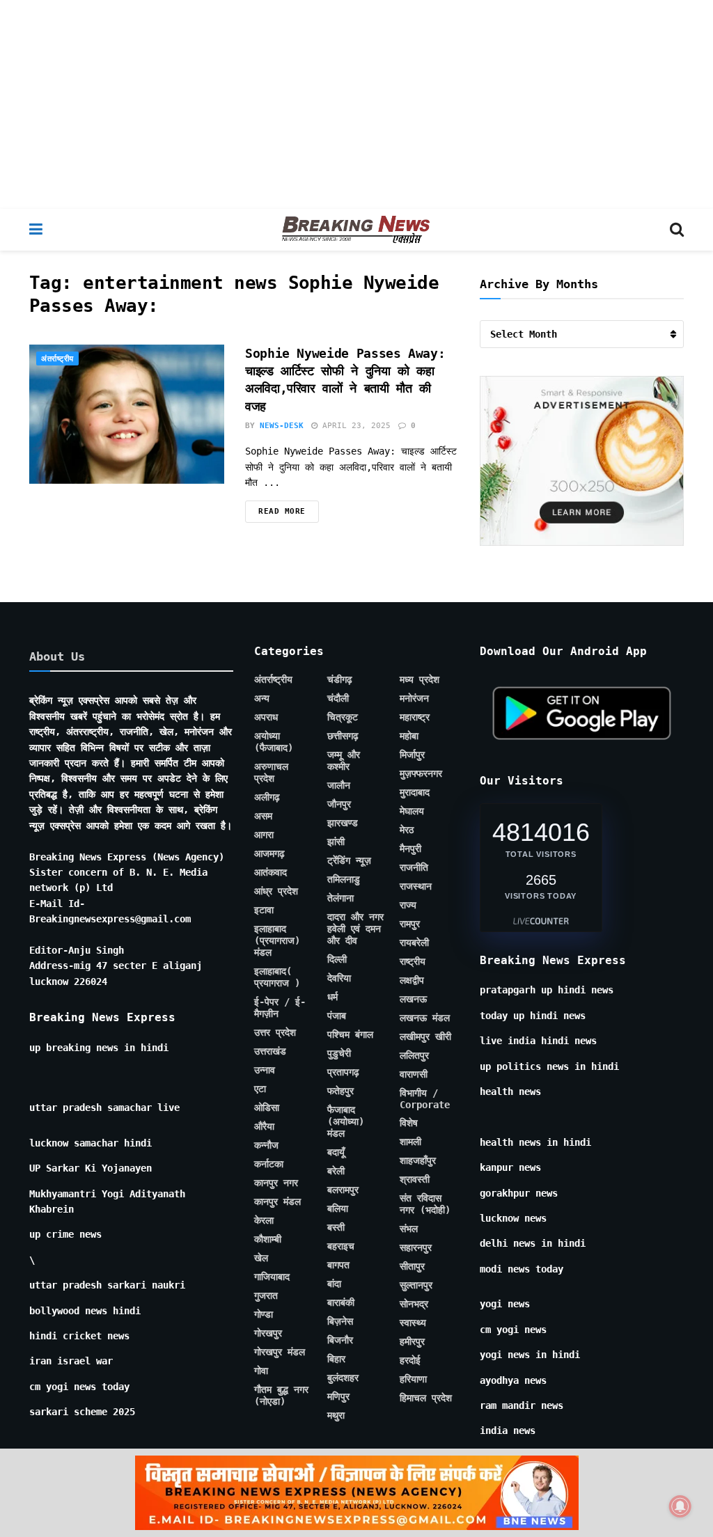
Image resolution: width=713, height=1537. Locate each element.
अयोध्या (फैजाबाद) (273, 741)
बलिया (337, 1208)
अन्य (261, 698)
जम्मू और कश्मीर (343, 760)
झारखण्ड (342, 822)
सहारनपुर (416, 1247)
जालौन (338, 785)
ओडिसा (266, 1107)
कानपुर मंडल (277, 1201)
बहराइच (340, 1246)
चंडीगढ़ (339, 679)
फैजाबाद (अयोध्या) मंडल (345, 1121)
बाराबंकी (340, 1302)
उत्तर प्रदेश (275, 1032)
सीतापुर (412, 1266)
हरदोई (410, 1360)
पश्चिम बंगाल (350, 1034)
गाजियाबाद (272, 1276)
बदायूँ (336, 1152)
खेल (261, 1257)
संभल (409, 1228)
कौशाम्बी (267, 1239)
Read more (282, 511)
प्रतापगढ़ (343, 1072)
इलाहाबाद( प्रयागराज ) (277, 976)
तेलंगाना (340, 898)
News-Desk (282, 425)
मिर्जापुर (412, 754)
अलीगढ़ (267, 797)
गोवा (261, 1370)
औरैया (264, 1126)
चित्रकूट (342, 717)
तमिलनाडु (343, 879)
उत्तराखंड (270, 1051)
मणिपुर (338, 1396)
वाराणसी (414, 1074)
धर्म (332, 996)
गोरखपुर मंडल (279, 1351)
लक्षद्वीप (412, 980)
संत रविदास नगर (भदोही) (425, 1203)
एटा (260, 1088)
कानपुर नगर (276, 1182)
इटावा (264, 909)
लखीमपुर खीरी (425, 1036)
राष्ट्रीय (412, 961)
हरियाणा (413, 1379)
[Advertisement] (356, 104)
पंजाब (336, 1015)
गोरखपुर (268, 1333)
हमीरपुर (412, 1341)
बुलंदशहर (343, 1377)
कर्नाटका (268, 1163)
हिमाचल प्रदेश (426, 1397)
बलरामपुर (343, 1189)
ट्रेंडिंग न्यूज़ (349, 860)
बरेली (336, 1170)
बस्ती (336, 1227)
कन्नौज (266, 1145)
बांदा (334, 1283)
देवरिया (339, 978)
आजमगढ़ (269, 853)
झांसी (336, 841)
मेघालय (412, 811)
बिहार (336, 1358)
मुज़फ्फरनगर (421, 773)
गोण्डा (263, 1314)
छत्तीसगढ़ (343, 735)
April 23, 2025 (354, 425)
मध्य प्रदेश (419, 679)
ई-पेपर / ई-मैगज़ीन (280, 1007)
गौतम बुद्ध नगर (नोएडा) (281, 1395)
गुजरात (266, 1295)
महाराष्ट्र (415, 717)
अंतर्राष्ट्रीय (57, 358)
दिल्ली (337, 959)
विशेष (409, 1122)
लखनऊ (413, 998)
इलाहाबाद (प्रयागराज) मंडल (277, 940)
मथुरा (336, 1415)
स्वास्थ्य (413, 1322)
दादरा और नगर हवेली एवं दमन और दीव (355, 928)
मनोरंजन (414, 698)
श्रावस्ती (415, 1179)
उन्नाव (264, 1069)
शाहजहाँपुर (418, 1160)
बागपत (338, 1264)
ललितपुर (414, 1055)
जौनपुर (339, 804)
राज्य (408, 905)
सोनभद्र (414, 1303)
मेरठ (407, 829)
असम (263, 815)
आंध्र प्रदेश (276, 891)
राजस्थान (416, 886)
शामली (410, 1141)
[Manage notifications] (680, 1506)
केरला (264, 1220)
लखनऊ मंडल (425, 1017)
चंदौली (338, 698)
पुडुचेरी (339, 1053)
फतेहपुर (340, 1090)
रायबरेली (414, 942)
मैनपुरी (410, 848)
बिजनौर (340, 1340)
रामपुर (410, 923)
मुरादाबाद (415, 792)
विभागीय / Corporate (425, 1098)
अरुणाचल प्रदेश (271, 772)
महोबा (409, 735)
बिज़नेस (340, 1321)
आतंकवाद (270, 872)
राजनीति (414, 867)
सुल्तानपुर (416, 1285)
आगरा (264, 834)
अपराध (266, 717)
